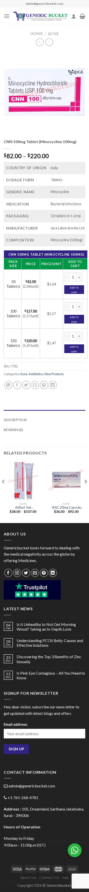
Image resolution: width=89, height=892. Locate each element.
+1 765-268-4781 (23, 797)
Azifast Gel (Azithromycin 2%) (23, 507)
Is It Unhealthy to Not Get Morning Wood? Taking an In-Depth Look (46, 626)
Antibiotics (36, 374)
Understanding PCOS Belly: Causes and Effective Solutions (50, 643)
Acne (53, 33)
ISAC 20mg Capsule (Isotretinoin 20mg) (66, 507)
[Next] (85, 491)
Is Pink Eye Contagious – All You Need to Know (51, 675)
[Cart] (82, 16)
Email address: (16, 724)
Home (36, 33)
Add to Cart (74, 290)
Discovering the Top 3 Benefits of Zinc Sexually (49, 659)
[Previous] (3, 491)
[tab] (44, 412)
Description (15, 420)
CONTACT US (49, 878)
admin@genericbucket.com (31, 785)
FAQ (65, 878)
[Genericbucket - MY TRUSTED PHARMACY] (40, 16)
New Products (54, 374)
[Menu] (7, 16)
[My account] (73, 16)
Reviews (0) (13, 430)
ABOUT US (28, 878)
